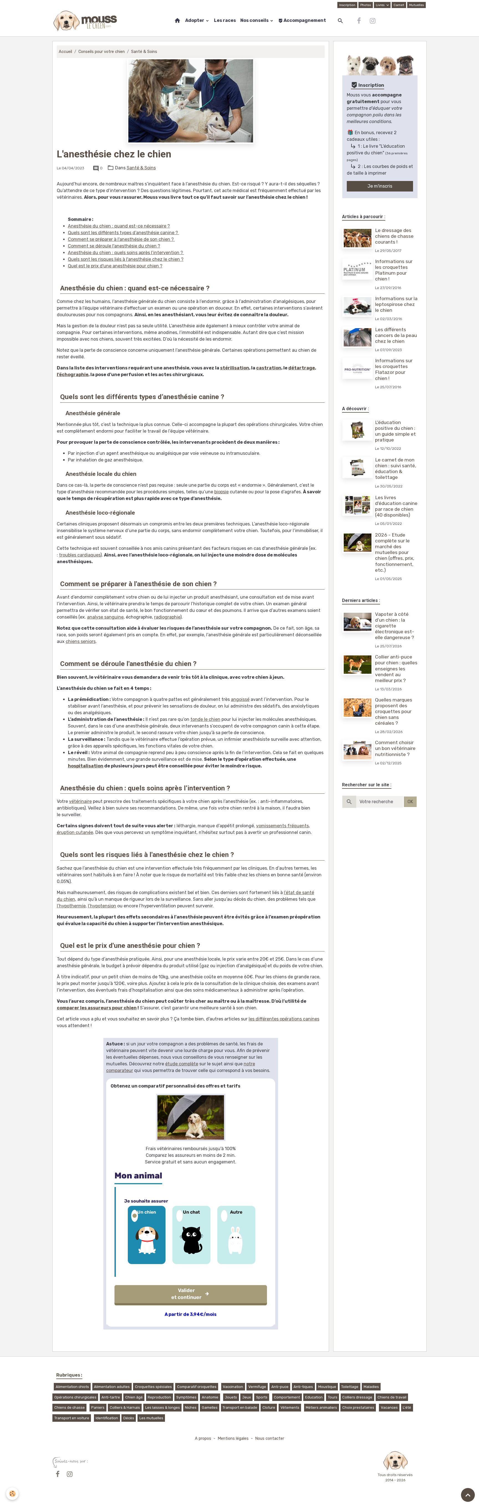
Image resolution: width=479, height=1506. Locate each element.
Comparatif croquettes (196, 1387)
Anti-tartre (110, 1397)
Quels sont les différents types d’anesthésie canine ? (123, 232)
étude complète (181, 1063)
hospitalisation (85, 766)
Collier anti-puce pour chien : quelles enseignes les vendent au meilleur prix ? (396, 668)
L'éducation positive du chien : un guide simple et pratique (395, 431)
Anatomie (210, 1397)
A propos (203, 1438)
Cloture (269, 1407)
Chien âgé (134, 1397)
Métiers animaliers (321, 1407)
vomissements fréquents (282, 825)
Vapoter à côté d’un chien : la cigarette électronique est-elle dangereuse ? (394, 625)
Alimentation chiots (72, 1387)
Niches (191, 1407)
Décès (128, 1418)
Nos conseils (254, 20)
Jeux (246, 1397)
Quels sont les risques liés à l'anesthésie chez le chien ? (126, 259)
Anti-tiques (303, 1387)
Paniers (98, 1407)
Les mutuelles (151, 1418)
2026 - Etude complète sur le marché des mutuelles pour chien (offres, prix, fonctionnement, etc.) (394, 552)
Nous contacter (269, 1438)
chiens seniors (81, 641)
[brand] (86, 21)
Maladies (371, 1387)
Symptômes (186, 1397)
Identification (107, 1418)
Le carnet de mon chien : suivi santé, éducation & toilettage (395, 468)
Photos (365, 5)
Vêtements (290, 1407)
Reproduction (159, 1397)
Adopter (195, 20)
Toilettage (349, 1387)
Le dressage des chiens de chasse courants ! (394, 236)
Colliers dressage (357, 1397)
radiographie (167, 617)
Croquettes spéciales (153, 1387)
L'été (407, 1407)
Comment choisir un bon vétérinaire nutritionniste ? (395, 748)
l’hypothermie (71, 905)
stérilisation (234, 368)
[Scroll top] (468, 1495)
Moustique (327, 1387)
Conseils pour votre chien (101, 51)
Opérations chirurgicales (75, 1397)
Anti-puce (280, 1387)
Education (314, 1397)
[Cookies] (12, 1493)
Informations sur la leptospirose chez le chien (396, 304)
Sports (261, 1397)
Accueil (65, 51)
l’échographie (72, 374)
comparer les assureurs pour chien (97, 1007)
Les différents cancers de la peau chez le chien (396, 335)
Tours (332, 1397)
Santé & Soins (144, 51)
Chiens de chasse (69, 1407)
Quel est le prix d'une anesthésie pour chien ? (115, 266)
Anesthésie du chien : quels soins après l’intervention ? (126, 252)
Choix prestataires (358, 1407)
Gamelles (210, 1407)
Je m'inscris (380, 186)
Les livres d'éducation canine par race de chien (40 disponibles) (396, 506)
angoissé (240, 699)
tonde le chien (205, 719)
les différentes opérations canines (284, 1019)
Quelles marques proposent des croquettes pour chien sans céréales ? (393, 711)
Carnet (399, 5)
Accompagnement (304, 20)
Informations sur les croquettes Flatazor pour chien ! (393, 369)
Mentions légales (233, 1438)
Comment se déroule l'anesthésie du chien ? (114, 246)
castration (268, 368)
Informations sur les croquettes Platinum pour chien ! (393, 270)
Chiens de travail (392, 1397)
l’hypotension (102, 905)
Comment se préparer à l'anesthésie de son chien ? (121, 239)
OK (410, 801)
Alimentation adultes (112, 1387)
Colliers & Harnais (125, 1407)
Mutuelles (416, 5)
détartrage (301, 368)
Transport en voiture (71, 1418)
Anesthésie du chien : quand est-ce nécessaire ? (119, 226)
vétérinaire (80, 801)
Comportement (287, 1397)
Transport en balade (240, 1407)
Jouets (231, 1397)
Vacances (389, 1407)
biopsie (221, 491)
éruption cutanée (75, 832)
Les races (225, 20)
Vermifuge (257, 1387)
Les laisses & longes (162, 1407)
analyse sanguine (105, 617)
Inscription (347, 5)
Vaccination (233, 1387)
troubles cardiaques (79, 555)
